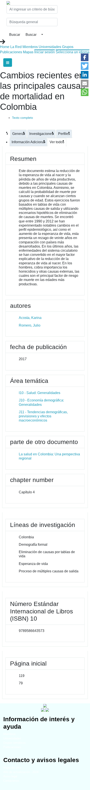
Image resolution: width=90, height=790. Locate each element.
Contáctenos (11, 780)
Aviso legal (10, 776)
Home (4, 47)
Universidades (50, 47)
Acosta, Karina (30, 318)
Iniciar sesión (44, 52)
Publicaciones (11, 52)
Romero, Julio (29, 325)
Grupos (67, 47)
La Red (16, 47)
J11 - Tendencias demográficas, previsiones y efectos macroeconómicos (43, 416)
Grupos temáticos (14, 742)
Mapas (28, 52)
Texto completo (22, 117)
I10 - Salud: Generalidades (39, 393)
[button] (84, 57)
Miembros (30, 47)
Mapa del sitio (12, 767)
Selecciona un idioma (72, 52)
